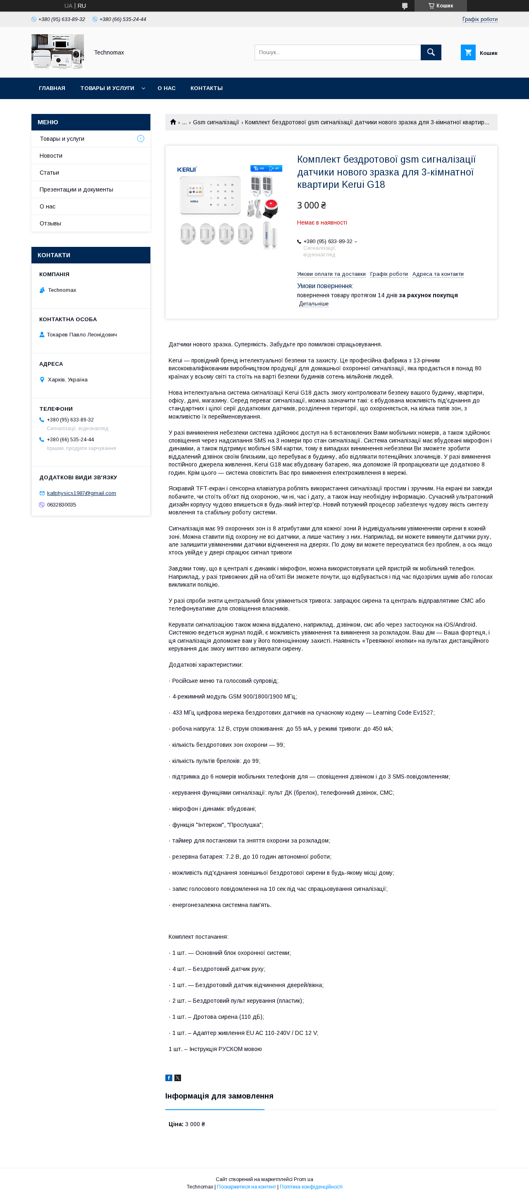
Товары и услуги (107, 88)
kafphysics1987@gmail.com (81, 493)
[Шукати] (431, 52)
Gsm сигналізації (216, 122)
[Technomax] (57, 67)
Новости (51, 155)
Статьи (49, 172)
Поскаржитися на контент (246, 1187)
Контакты (207, 88)
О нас (166, 88)
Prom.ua (303, 1179)
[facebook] (168, 1079)
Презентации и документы (76, 189)
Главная (52, 88)
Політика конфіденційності (311, 1187)
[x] (177, 1079)
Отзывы (50, 223)
